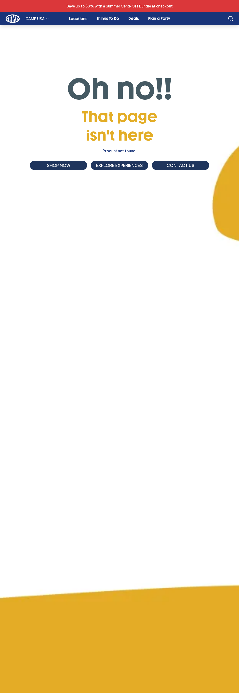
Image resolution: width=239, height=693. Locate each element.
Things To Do (108, 18)
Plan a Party (159, 18)
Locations (78, 19)
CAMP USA (35, 18)
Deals (133, 18)
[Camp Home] (13, 18)
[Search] (230, 18)
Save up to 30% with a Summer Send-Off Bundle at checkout (120, 6)
